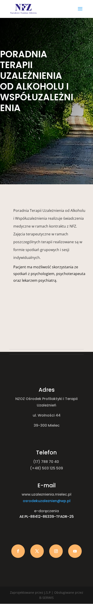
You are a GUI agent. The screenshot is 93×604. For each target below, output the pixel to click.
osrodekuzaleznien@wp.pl (46, 500)
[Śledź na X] (37, 551)
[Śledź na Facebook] (18, 551)
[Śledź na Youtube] (75, 551)
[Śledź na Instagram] (56, 551)
